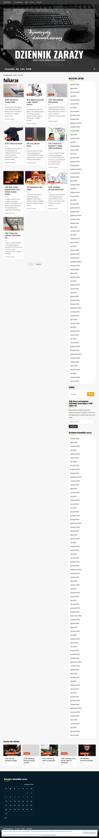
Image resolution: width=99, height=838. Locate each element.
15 (27, 801)
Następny (38, 264)
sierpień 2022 (74, 269)
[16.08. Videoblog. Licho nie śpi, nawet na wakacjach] (68, 750)
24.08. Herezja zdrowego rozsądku (11, 759)
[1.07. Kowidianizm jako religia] (35, 178)
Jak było (8, 95)
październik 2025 (76, 123)
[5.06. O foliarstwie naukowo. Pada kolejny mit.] (13, 223)
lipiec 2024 (73, 181)
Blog (26, 2)
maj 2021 (73, 327)
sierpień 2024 (74, 177)
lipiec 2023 (73, 227)
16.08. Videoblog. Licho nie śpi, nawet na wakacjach (68, 760)
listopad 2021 (74, 304)
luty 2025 (73, 154)
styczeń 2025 (74, 158)
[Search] (94, 69)
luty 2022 (73, 292)
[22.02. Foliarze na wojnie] (13, 134)
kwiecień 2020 (75, 377)
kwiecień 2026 (75, 100)
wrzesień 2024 (75, 173)
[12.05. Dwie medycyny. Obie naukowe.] (57, 90)
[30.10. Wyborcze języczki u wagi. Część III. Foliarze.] (35, 90)
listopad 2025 (74, 119)
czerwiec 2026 (75, 92)
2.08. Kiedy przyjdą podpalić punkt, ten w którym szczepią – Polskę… (12, 190)
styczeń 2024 (74, 204)
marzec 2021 (74, 335)
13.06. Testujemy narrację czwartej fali (55, 188)
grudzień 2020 (75, 346)
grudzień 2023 (75, 208)
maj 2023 (73, 235)
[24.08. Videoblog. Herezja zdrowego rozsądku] (30, 750)
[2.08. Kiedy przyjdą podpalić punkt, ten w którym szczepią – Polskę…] (13, 178)
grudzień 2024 (75, 161)
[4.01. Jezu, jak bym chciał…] (35, 134)
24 (6, 809)
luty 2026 (73, 107)
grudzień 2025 (75, 115)
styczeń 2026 (74, 111)
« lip (5, 818)
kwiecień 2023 (75, 238)
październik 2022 (76, 262)
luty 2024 (73, 200)
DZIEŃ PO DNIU (47, 753)
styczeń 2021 (74, 342)
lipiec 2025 (73, 134)
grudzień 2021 (75, 300)
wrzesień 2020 (75, 358)
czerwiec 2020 (75, 369)
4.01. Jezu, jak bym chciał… (33, 144)
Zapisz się (73, 426)
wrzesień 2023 (75, 219)
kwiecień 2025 (75, 146)
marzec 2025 (74, 150)
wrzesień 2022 (75, 265)
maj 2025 (73, 142)
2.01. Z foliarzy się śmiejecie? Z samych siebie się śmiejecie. (55, 145)
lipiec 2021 (73, 319)
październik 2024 (76, 169)
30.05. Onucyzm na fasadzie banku (11, 101)
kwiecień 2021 (75, 331)
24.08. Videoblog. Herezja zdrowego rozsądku (29, 760)
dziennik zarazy (49, 54)
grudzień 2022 (75, 254)
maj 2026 (73, 96)
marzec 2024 (74, 196)
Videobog (26, 753)
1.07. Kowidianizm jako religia (34, 188)
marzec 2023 (74, 242)
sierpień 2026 (74, 84)
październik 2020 (76, 354)
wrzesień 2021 (75, 312)
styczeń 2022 (74, 296)
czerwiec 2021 (75, 323)
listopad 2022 (74, 258)
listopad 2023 (74, 211)
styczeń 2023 (74, 250)
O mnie (32, 2)
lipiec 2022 (73, 273)
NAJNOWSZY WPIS (10, 753)
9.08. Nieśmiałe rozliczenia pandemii (86, 759)
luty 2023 (73, 246)
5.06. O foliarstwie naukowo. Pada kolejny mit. (12, 235)
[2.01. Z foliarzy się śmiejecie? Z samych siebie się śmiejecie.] (57, 134)
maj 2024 (73, 188)
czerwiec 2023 (75, 231)
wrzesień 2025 (75, 127)
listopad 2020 (74, 350)
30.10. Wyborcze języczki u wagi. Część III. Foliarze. (35, 102)
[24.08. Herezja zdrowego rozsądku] (12, 750)
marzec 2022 (74, 289)
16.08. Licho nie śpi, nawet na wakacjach (48, 759)
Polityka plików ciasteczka (49, 835)
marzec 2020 (74, 381)
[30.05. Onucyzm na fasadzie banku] (13, 90)
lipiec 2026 (73, 88)
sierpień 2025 (74, 131)
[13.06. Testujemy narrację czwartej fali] (57, 178)
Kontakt (39, 2)
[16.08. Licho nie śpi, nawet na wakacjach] (49, 750)
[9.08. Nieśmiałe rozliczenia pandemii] (87, 750)
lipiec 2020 (73, 366)
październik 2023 (76, 215)
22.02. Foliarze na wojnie (13, 143)
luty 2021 (73, 339)
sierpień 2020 (74, 362)
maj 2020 (73, 373)
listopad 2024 (74, 165)
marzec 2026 (74, 104)
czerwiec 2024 (75, 184)
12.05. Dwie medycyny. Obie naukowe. (55, 101)
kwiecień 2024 (75, 192)
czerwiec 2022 (75, 277)
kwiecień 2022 (75, 285)
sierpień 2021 (74, 315)
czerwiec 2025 (75, 138)
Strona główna (18, 2)
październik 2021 (76, 308)
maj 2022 (73, 281)
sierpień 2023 (74, 223)
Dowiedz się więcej (9, 119)
